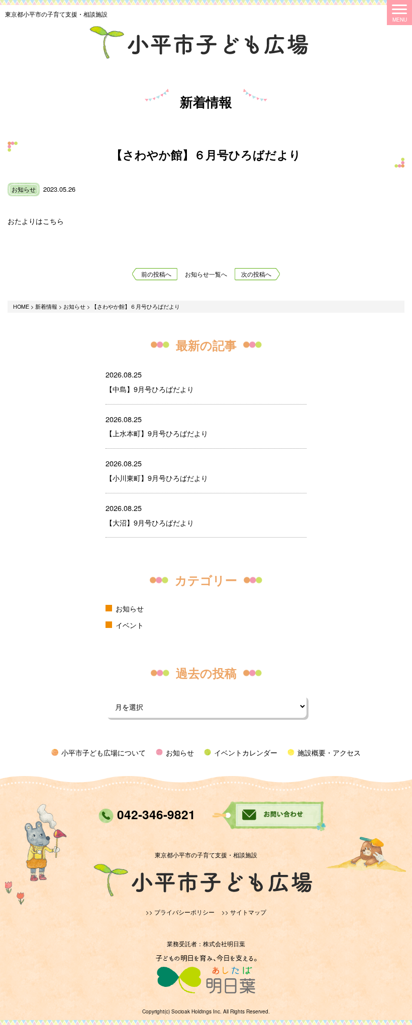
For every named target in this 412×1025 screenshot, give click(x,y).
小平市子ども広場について (103, 752)
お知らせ (24, 189)
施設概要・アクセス (329, 752)
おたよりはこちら (36, 220)
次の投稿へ (256, 274)
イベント (130, 624)
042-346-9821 (154, 814)
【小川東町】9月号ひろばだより (157, 477)
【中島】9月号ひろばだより (150, 388)
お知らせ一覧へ (206, 274)
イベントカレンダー (245, 752)
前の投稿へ (156, 274)
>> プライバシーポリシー (180, 912)
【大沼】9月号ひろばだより (150, 522)
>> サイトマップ (244, 912)
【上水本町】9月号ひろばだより (157, 433)
